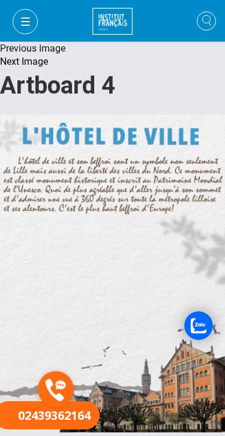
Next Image (24, 61)
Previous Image (32, 48)
